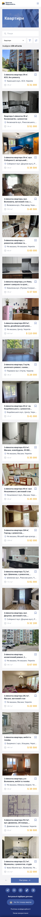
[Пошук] (5, 33)
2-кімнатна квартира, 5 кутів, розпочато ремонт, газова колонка (17, 366)
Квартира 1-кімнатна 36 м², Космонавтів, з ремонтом (16, 117)
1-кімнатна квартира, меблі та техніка (17, 738)
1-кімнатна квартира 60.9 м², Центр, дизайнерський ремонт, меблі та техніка (18, 324)
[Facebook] (33, 890)
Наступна (23, 880)
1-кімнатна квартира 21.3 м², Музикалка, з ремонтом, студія (18, 863)
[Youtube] (14, 890)
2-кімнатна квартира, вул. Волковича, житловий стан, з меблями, (17, 200)
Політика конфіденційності (20, 909)
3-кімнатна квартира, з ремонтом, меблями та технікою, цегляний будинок (17, 242)
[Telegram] (7, 890)
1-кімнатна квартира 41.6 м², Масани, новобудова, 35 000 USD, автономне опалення (16, 449)
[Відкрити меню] (38, 3)
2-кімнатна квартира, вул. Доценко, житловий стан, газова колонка (15, 614)
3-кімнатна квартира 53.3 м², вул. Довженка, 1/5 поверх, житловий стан (16, 821)
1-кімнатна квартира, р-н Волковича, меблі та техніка (16, 780)
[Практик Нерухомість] (8, 3)
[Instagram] (20, 890)
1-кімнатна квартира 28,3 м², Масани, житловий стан (16, 697)
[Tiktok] (27, 890)
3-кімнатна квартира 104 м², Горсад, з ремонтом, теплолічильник (16, 531)
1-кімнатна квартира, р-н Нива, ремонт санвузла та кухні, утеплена (18, 283)
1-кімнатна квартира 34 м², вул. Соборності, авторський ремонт (18, 159)
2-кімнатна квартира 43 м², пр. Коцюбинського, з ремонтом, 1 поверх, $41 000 (18, 407)
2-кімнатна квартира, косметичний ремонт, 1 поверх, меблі (14, 656)
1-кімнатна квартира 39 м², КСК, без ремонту (16, 76)
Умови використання (20, 913)
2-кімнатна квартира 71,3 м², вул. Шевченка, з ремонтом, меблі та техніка (16, 573)
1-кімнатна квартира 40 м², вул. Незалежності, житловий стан (18, 490)
